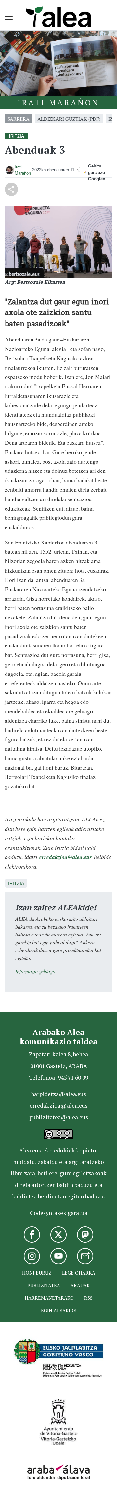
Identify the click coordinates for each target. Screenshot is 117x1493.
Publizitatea (43, 1286)
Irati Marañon (58, 102)
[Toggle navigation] (9, 16)
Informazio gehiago (35, 971)
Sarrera (18, 118)
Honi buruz (37, 1273)
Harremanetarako (49, 1298)
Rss (88, 1298)
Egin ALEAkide (58, 1310)
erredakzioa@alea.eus (65, 857)
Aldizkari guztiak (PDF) (68, 118)
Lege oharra (78, 1273)
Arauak (80, 1286)
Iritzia (16, 883)
